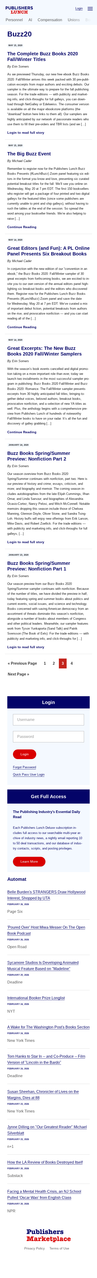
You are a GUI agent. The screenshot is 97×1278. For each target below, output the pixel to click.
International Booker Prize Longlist (36, 998)
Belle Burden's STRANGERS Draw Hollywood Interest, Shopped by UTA (46, 895)
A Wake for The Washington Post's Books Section (48, 1027)
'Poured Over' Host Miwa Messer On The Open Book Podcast (46, 930)
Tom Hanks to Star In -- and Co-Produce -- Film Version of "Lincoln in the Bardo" (46, 1059)
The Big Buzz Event (29, 153)
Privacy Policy (34, 1248)
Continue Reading (21, 227)
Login (79, 8)
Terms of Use (59, 1248)
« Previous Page (22, 664)
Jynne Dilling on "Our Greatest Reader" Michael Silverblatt (47, 1130)
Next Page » (18, 675)
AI (30, 20)
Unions (74, 20)
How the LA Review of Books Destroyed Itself (45, 1162)
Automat (16, 879)
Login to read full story (25, 132)
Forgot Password (24, 767)
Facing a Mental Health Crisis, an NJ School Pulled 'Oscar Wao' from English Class (44, 1194)
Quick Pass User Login (28, 774)
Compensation (50, 20)
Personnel (14, 20)
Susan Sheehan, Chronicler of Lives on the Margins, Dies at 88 (43, 1095)
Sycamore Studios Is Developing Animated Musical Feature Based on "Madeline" (43, 966)
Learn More (29, 861)
